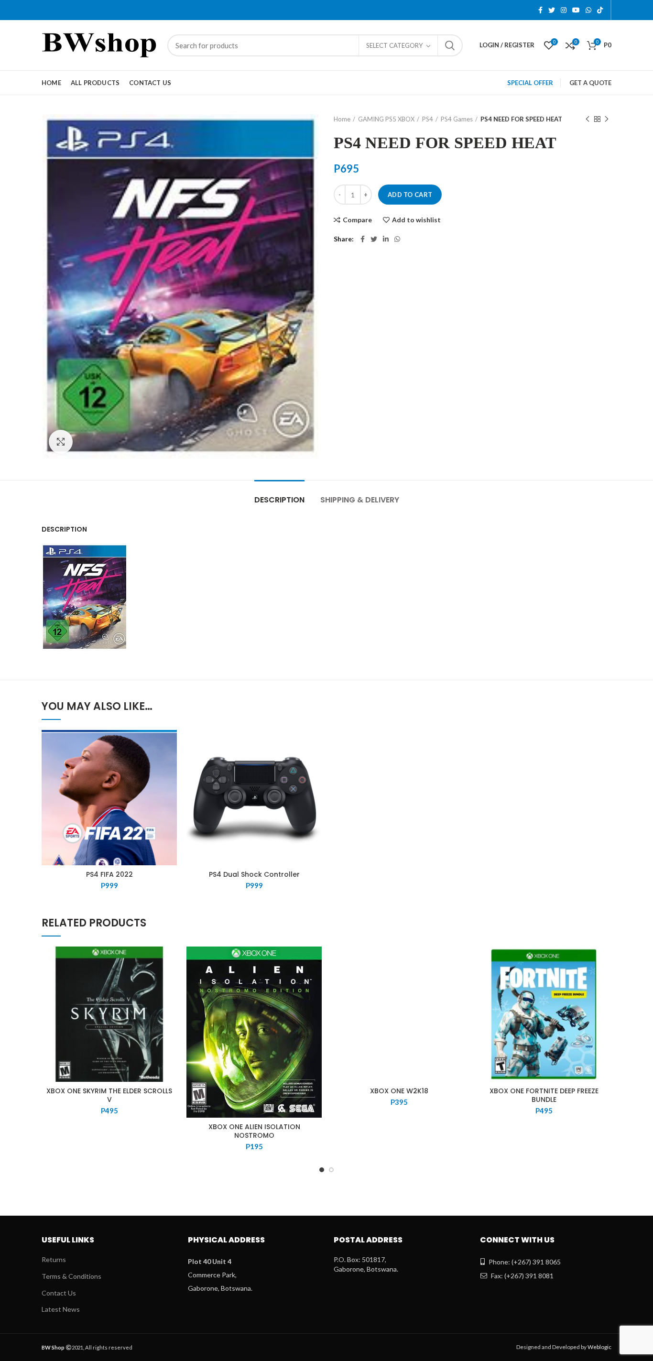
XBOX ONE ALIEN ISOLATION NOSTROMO (254, 1131)
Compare (357, 220)
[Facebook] (540, 10)
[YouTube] (576, 10)
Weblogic (599, 1346)
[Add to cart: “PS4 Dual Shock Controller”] (314, 767)
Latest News (61, 1309)
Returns (54, 1259)
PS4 (427, 119)
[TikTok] (600, 10)
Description (279, 499)
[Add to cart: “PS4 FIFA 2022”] (170, 767)
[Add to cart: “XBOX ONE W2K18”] (459, 983)
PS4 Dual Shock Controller (254, 874)
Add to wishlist (416, 220)
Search (450, 45)
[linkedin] (386, 239)
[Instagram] (563, 10)
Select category (394, 45)
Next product (606, 119)
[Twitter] (551, 10)
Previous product (587, 119)
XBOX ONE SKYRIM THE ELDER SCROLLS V (109, 1095)
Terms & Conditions (71, 1276)
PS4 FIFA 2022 (109, 874)
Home (342, 119)
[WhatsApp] (588, 10)
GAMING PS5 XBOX (386, 119)
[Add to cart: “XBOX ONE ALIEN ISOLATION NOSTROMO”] (314, 983)
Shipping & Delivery (359, 499)
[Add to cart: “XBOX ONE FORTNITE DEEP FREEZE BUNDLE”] (604, 983)
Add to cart (410, 194)
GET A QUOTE (590, 83)
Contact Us (59, 1293)
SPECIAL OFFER (530, 83)
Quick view (170, 788)
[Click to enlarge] (61, 442)
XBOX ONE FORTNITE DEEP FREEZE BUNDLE (544, 1095)
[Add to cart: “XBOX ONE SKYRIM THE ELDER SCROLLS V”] (170, 983)
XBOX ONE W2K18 (399, 1091)
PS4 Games (457, 119)
